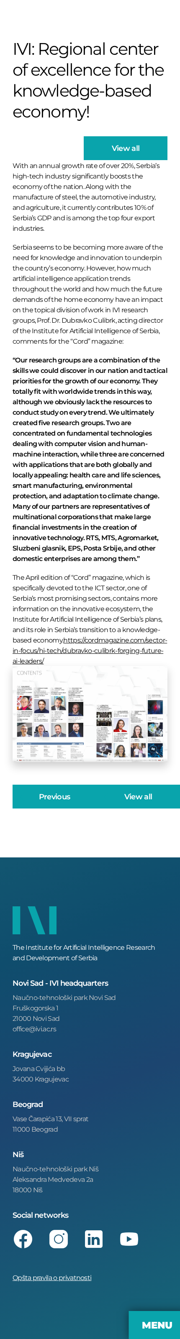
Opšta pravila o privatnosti (52, 1277)
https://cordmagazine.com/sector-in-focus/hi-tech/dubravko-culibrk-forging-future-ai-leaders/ (90, 650)
